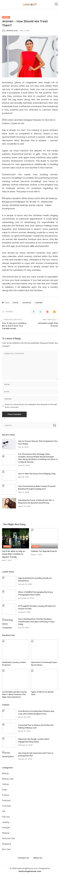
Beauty (5, 773)
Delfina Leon (12, 31)
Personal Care (8, 838)
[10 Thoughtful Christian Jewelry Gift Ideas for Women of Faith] (9, 609)
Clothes (5, 784)
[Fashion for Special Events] (44, 538)
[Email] (54, 312)
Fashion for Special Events (44, 551)
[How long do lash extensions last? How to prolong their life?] (9, 756)
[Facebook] (33, 312)
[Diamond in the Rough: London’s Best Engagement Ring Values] (9, 742)
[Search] (56, 4)
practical (27, 303)
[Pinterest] (47, 312)
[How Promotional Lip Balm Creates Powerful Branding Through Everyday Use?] (9, 489)
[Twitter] (40, 312)
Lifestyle (6, 827)
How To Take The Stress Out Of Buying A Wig (36, 474)
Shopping (6, 844)
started (39, 303)
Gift (3, 811)
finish (16, 303)
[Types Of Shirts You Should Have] (44, 679)
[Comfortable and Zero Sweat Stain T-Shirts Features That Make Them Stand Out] (15, 679)
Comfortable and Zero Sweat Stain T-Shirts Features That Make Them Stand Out (14, 694)
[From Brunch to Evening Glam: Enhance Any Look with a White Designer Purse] (9, 714)
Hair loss (6, 817)
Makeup (5, 833)
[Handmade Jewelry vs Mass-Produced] (15, 649)
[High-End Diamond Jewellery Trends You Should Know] (9, 581)
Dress (6, 17)
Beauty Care (8, 779)
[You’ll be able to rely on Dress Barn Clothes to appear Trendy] (15, 538)
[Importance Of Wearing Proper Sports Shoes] (44, 649)
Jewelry (5, 822)
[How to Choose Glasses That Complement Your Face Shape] (9, 444)
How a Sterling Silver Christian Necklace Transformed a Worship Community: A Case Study (36, 621)
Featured (6, 800)
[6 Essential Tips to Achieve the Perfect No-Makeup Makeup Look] (9, 728)
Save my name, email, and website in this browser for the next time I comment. (31, 405)
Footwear (6, 806)
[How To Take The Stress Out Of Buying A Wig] (9, 475)
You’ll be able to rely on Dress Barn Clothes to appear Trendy (13, 554)
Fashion (5, 795)
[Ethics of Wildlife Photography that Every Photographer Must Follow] (9, 595)
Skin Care (6, 849)
